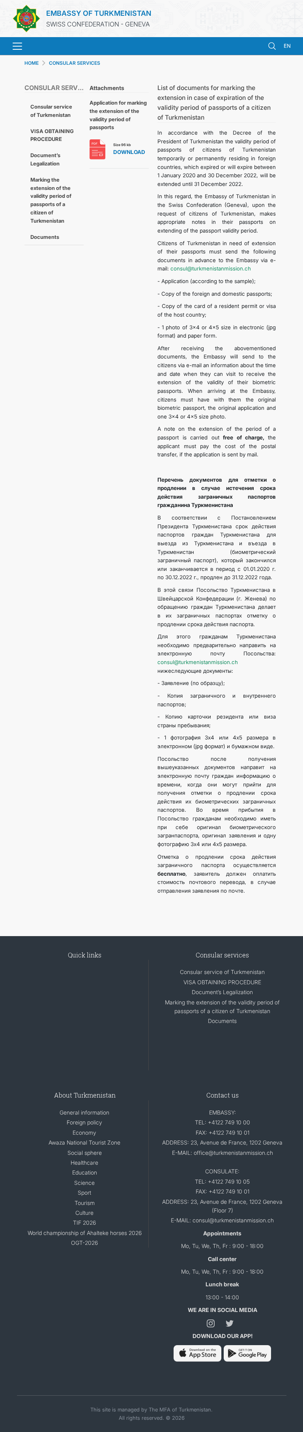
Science (84, 1182)
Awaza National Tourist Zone (84, 1142)
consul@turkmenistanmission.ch (210, 268)
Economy (84, 1132)
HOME (31, 63)
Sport (84, 1192)
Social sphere (84, 1152)
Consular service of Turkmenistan (51, 110)
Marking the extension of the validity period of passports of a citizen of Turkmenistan (50, 200)
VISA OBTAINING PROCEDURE (52, 135)
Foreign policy (84, 1122)
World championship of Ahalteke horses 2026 (85, 1232)
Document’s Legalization (45, 159)
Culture (84, 1212)
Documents (44, 237)
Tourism (85, 1202)
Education (84, 1172)
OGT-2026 (84, 1242)
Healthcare (84, 1162)
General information (84, 1112)
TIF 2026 (84, 1222)
